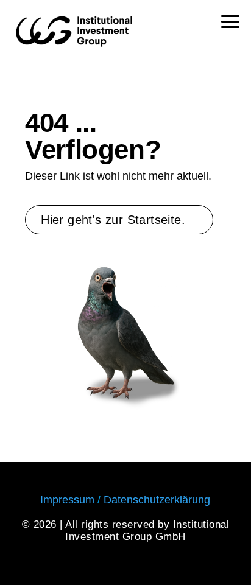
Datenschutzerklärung (157, 500)
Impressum (67, 500)
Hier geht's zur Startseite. (113, 219)
